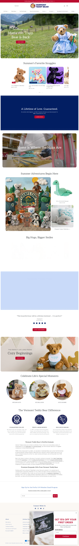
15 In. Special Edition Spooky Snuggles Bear (53, 86)
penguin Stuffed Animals (56, 459)
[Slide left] (36, 92)
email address (59, 530)
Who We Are (8, 522)
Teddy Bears (28, 446)
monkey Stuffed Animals (38, 459)
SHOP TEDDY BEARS (39, 329)
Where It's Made (26, 530)
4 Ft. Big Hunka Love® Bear (37, 261)
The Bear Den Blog (9, 526)
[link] (17, 425)
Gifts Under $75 (30, 306)
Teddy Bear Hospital (27, 526)
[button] (15, 5)
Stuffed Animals (37, 446)
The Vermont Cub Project (11, 528)
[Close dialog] (76, 513)
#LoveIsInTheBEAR (9, 530)
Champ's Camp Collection (61, 229)
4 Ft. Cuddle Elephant (20, 261)
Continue (66, 536)
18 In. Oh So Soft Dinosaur (62, 201)
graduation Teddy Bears (53, 473)
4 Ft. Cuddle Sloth (55, 261)
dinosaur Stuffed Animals (46, 462)
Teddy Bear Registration (28, 524)
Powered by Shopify (19, 543)
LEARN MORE (39, 117)
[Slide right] (42, 92)
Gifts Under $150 (64, 306)
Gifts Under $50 (13, 306)
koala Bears (24, 459)
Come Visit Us (9, 524)
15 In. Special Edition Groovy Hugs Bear (37, 86)
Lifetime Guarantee (27, 522)
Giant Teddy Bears (57, 458)
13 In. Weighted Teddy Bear (17, 85)
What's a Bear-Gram (27, 533)
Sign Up (55, 496)
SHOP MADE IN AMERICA (39, 152)
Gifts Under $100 (47, 306)
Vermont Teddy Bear (12, 543)
